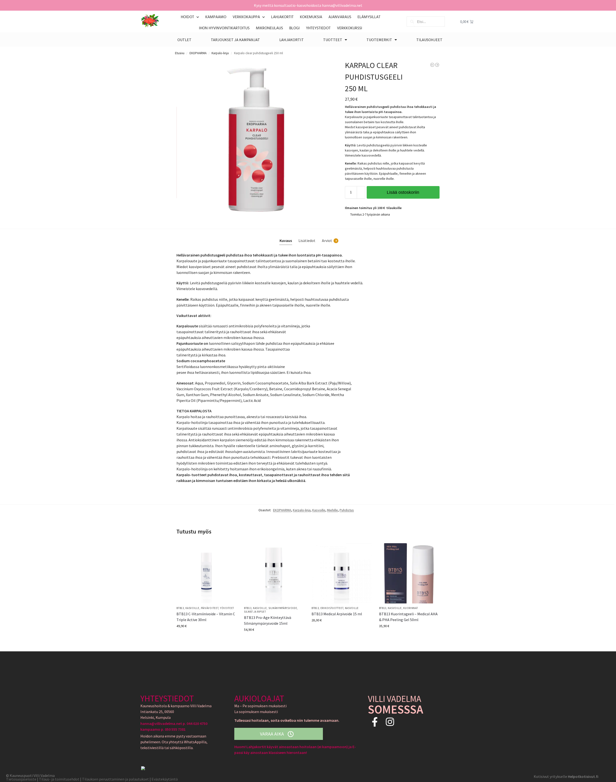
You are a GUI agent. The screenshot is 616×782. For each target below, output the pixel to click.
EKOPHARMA (198, 53)
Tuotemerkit (379, 39)
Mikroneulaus (269, 28)
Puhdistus (347, 510)
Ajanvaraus (339, 17)
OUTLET (184, 39)
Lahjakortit (282, 17)
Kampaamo (215, 17)
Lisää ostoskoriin (403, 192)
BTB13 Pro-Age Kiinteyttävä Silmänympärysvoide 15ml (267, 620)
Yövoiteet (227, 608)
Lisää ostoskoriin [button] (206, 636)
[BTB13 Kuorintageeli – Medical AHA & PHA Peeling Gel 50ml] (409, 573)
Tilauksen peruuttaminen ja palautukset (116, 779)
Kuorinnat (410, 608)
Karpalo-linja (220, 53)
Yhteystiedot (318, 28)
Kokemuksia (311, 17)
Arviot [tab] (329, 240)
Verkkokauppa (246, 17)
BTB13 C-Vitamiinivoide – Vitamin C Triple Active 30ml (205, 616)
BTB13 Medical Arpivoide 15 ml (337, 613)
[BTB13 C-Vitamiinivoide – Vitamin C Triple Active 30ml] (206, 573)
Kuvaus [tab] (286, 240)
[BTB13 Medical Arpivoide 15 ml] (342, 573)
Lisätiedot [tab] (306, 240)
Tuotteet (332, 39)
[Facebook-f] (374, 722)
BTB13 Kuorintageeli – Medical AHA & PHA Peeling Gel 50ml (408, 616)
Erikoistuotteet (331, 608)
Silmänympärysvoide (282, 608)
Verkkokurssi (349, 28)
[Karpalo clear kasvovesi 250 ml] (437, 64)
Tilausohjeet (429, 39)
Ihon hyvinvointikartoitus (224, 28)
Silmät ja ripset (255, 611)
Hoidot (187, 17)
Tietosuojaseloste (21, 779)
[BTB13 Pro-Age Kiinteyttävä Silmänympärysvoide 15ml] (274, 573)
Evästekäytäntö (165, 779)
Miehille (332, 510)
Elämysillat (368, 17)
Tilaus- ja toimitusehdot (59, 779)
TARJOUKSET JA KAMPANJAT (235, 39)
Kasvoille (318, 510)
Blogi (294, 28)
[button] (327, 67)
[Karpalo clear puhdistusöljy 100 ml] (432, 64)
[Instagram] (390, 722)
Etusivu (179, 53)
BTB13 (180, 608)
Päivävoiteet (209, 608)
